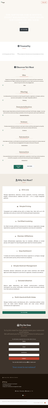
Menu (43, 2)
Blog (5, 382)
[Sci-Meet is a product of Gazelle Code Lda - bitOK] (24, 395)
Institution (24, 352)
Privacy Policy (6, 377)
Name (24, 341)
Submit (24, 358)
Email (24, 347)
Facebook (22, 391)
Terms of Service (14, 377)
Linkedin (28, 391)
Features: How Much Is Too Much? (10, 383)
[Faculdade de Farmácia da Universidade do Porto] (26, 54)
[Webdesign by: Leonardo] (32, 391)
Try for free (24, 29)
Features (29, 166)
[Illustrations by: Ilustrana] (30, 391)
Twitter (17, 391)
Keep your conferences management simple (12, 386)
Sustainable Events (7, 385)
